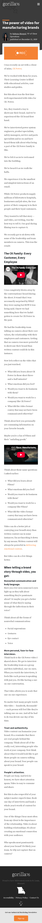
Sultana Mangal (19, 34)
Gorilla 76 (11, 4)
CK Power (16, 68)
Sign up (21, 918)
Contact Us (34, 898)
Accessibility (8, 898)
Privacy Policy (22, 898)
